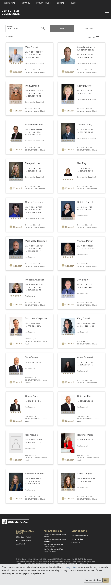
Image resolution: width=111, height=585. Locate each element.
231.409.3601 (85, 481)
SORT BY (91, 37)
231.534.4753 (85, 207)
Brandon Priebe (33, 124)
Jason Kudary (84, 124)
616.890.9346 (35, 401)
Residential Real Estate (80, 535)
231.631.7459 (33, 481)
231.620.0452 (34, 212)
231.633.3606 (34, 290)
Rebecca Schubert (35, 473)
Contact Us (76, 542)
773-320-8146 (34, 326)
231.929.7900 (34, 54)
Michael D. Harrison (36, 240)
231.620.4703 (86, 57)
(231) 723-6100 (87, 248)
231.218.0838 (86, 132)
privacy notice (70, 567)
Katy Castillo (84, 318)
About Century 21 (79, 531)
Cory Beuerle (84, 85)
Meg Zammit (32, 85)
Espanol (26, 3)
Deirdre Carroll (85, 201)
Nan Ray (81, 163)
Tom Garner (31, 357)
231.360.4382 (34, 96)
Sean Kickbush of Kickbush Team (86, 48)
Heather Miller (85, 434)
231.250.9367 (86, 440)
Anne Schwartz (86, 357)
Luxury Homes (43, 3)
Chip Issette (84, 395)
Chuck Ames (32, 395)
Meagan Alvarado (35, 279)
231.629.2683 (86, 401)
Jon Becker (83, 279)
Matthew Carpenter (36, 318)
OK (105, 580)
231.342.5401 (85, 284)
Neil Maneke (31, 434)
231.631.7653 (86, 93)
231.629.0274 (34, 442)
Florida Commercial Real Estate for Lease (55, 540)
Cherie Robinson (34, 201)
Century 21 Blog (77, 539)
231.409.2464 (86, 365)
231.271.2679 (85, 90)
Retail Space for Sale (23, 540)
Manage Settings (93, 580)
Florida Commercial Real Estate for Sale (55, 535)
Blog (73, 3)
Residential (9, 3)
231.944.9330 (34, 132)
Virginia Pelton (85, 240)
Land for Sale (20, 544)
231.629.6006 (34, 362)
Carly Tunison (84, 473)
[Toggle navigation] (107, 12)
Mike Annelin (32, 46)
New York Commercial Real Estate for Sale (53, 545)
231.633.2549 (34, 251)
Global (60, 3)
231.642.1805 (85, 168)
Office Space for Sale (23, 537)
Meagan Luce (32, 163)
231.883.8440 (34, 171)
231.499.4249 (34, 57)
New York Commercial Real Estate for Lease (53, 550)
